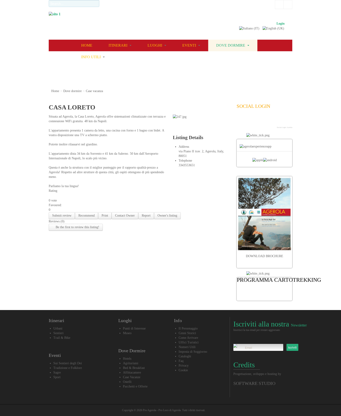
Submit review (61, 215)
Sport (57, 377)
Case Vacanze (131, 377)
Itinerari (118, 45)
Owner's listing (167, 215)
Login (281, 23)
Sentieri (58, 333)
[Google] (255, 119)
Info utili (91, 57)
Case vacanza (94, 91)
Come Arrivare (188, 337)
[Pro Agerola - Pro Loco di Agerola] (167, 19)
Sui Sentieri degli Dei (67, 363)
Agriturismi (130, 363)
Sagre (57, 372)
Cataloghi (185, 356)
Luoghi (155, 45)
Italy (220, 151)
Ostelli (127, 382)
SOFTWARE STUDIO (254, 383)
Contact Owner (125, 215)
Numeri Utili (187, 347)
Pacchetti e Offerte (135, 386)
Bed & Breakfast (134, 368)
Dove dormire (231, 45)
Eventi (189, 45)
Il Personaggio (188, 328)
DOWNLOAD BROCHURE (264, 256)
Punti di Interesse (134, 328)
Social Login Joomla (284, 127)
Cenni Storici (187, 333)
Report (146, 215)
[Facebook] (242, 119)
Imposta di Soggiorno (193, 351)
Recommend (86, 215)
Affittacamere (132, 372)
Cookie (183, 370)
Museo (127, 333)
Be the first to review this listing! (77, 227)
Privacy (184, 365)
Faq (181, 361)
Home (86, 45)
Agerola (210, 151)
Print (105, 215)
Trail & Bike (61, 337)
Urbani (57, 328)
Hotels (127, 358)
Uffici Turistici (189, 342)
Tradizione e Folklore (67, 368)
